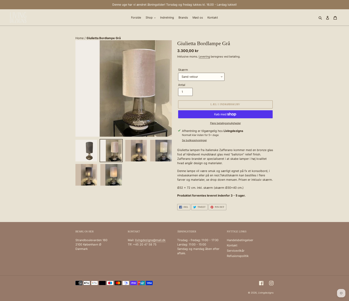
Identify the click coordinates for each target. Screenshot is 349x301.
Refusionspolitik (238, 256)
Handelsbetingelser (240, 240)
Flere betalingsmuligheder (225, 123)
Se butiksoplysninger (194, 140)
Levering (204, 56)
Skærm (183, 70)
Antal (181, 85)
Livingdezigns (266, 292)
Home (80, 38)
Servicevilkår (235, 250)
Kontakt (232, 245)
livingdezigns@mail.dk (150, 240)
